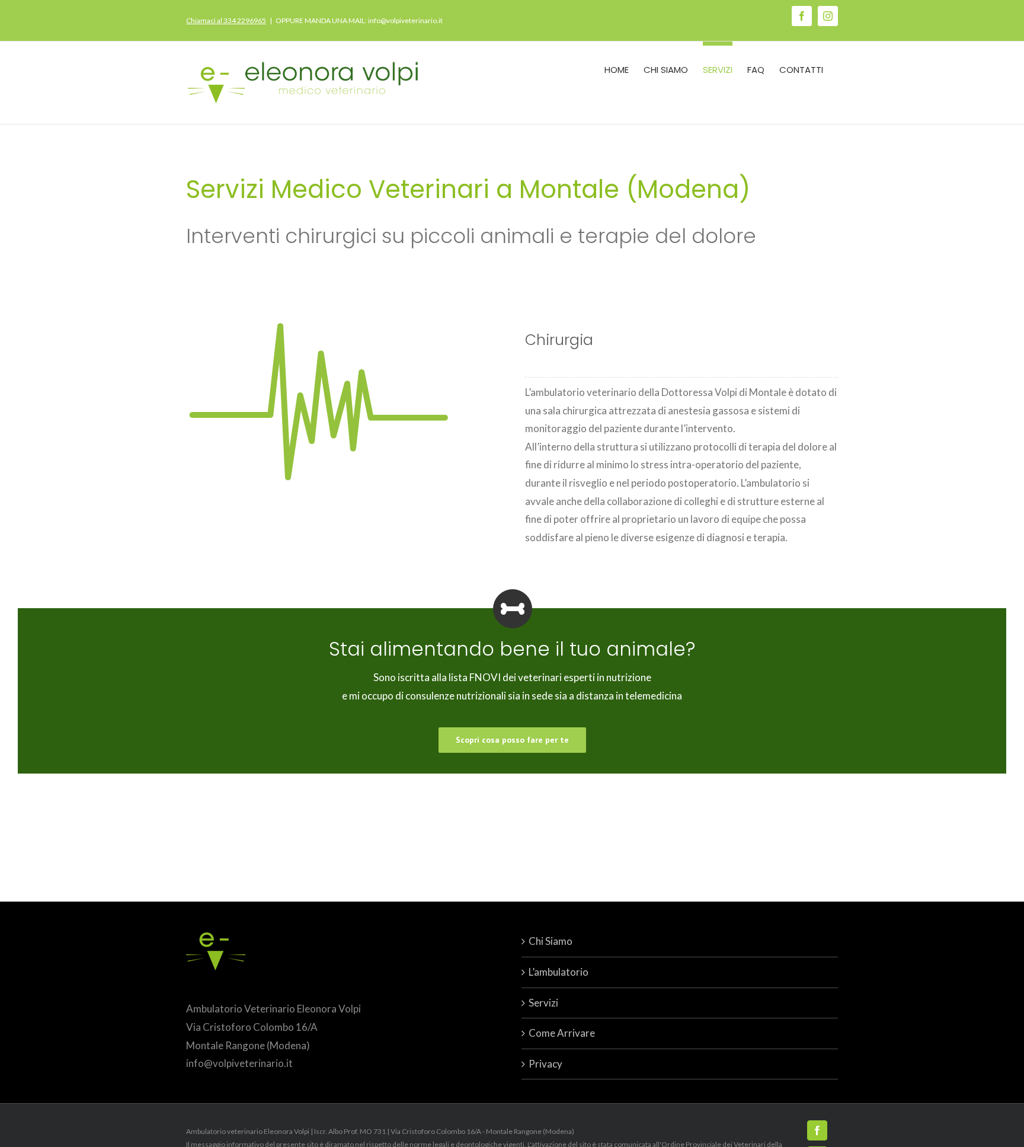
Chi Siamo (550, 941)
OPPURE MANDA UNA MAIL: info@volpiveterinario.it (359, 20)
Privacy (545, 1063)
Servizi (543, 1002)
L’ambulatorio (558, 972)
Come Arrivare (562, 1033)
